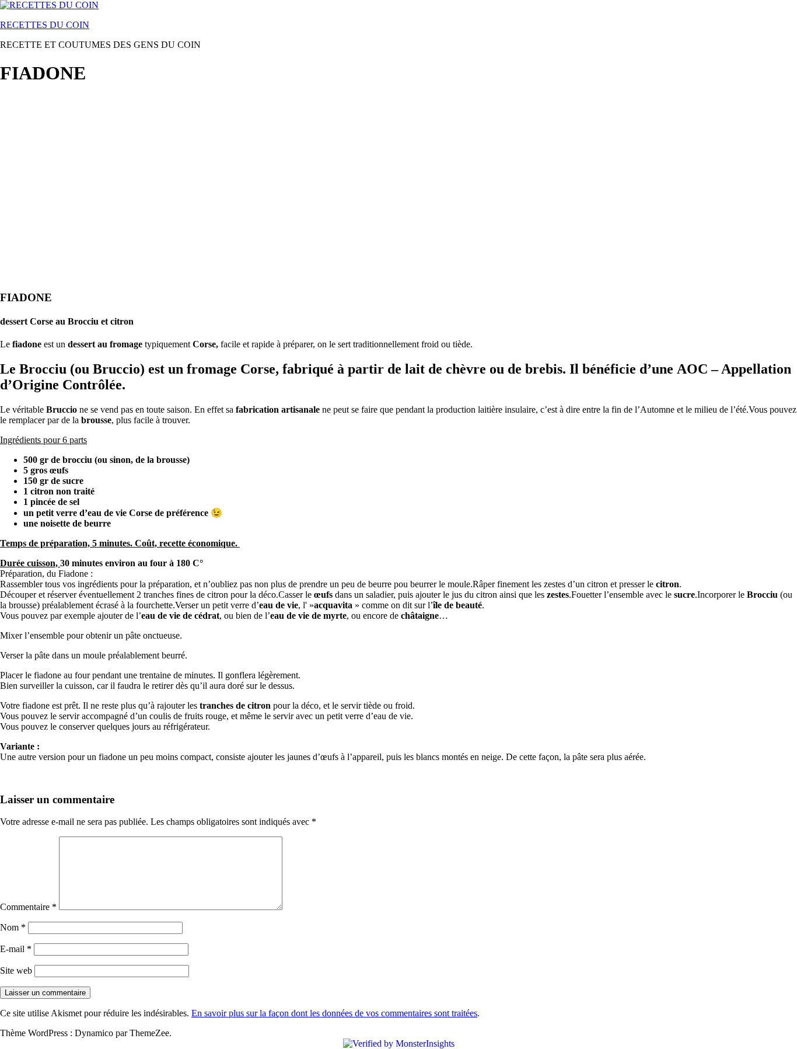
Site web (16, 970)
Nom (13, 927)
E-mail (16, 949)
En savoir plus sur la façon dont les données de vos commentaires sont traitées (334, 1013)
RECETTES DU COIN (44, 25)
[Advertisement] (350, 178)
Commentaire (28, 907)
